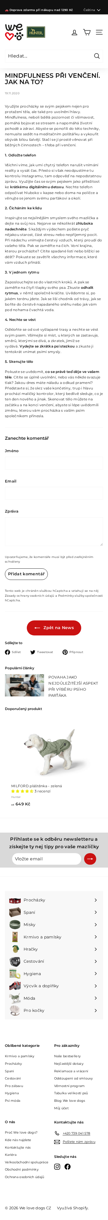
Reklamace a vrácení (71, 1071)
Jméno (12, 450)
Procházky (13, 1064)
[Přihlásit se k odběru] (90, 859)
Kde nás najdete (18, 1140)
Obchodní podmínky (22, 1169)
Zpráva (12, 511)
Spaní (9, 1071)
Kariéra (10, 1155)
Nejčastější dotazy (69, 1064)
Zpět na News (58, 627)
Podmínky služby (71, 596)
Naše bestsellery (67, 1056)
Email (11, 481)
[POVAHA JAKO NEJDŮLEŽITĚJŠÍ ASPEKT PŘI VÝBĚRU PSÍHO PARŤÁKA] (24, 685)
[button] (23, 791)
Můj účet (61, 1108)
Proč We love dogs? (21, 1132)
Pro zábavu (14, 1086)
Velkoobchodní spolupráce (26, 1162)
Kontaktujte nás (18, 1147)
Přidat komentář (26, 573)
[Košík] (87, 32)
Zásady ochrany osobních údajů (29, 596)
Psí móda (12, 1101)
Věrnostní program (69, 1086)
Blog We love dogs (69, 1101)
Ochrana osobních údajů (24, 1177)
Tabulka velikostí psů (71, 1093)
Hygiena (12, 1093)
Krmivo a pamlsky (20, 1056)
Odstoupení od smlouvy (73, 1078)
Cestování (13, 1078)
